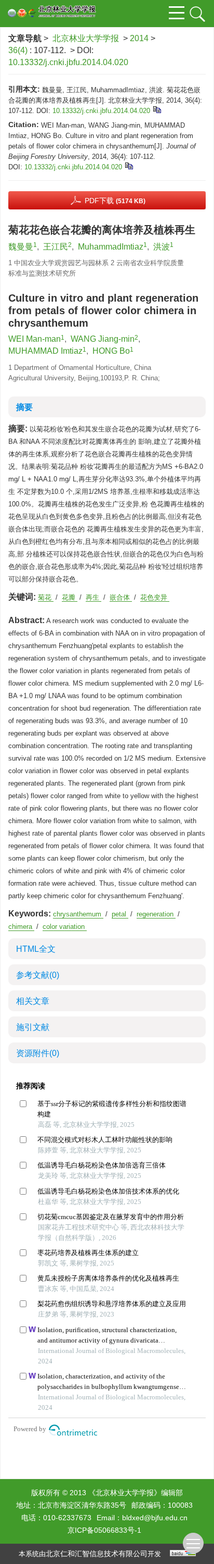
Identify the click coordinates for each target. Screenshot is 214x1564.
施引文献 (32, 1027)
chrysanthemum (78, 914)
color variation (65, 926)
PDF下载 (115, 200)
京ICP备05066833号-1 (104, 1530)
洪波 (161, 246)
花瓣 (69, 597)
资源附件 (37, 1053)
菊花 (46, 597)
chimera (21, 926)
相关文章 (32, 1001)
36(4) (19, 50)
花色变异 (154, 597)
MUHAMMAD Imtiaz (45, 350)
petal (120, 914)
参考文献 (37, 975)
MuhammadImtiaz (110, 246)
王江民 (55, 246)
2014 (139, 38)
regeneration (156, 914)
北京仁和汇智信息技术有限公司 (97, 1553)
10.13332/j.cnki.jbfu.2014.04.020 (68, 62)
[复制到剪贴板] (156, 109)
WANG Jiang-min (103, 338)
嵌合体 (121, 597)
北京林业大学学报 (85, 38)
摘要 (24, 407)
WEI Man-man (34, 338)
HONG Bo (111, 350)
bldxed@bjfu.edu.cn (155, 1517)
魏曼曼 (20, 246)
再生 (93, 597)
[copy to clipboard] (128, 165)
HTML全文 (36, 949)
